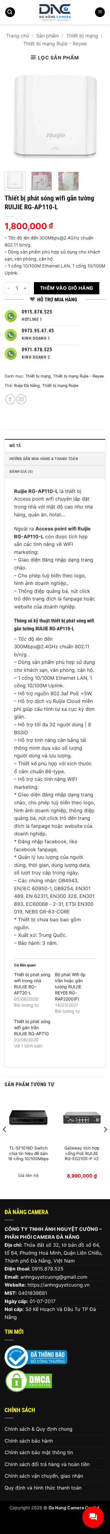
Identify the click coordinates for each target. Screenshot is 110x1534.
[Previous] (14, 117)
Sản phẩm (47, 36)
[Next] (95, 117)
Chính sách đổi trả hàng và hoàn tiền (47, 1464)
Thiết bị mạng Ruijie (60, 385)
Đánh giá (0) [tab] (21, 471)
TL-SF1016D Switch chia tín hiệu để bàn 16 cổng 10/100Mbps (28, 1153)
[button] (10, 12)
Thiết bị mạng (82, 36)
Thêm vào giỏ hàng (67, 288)
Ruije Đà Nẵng (27, 385)
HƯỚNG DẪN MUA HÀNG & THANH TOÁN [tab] (43, 458)
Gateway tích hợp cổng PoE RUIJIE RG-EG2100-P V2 (81, 1153)
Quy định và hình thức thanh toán (43, 1488)
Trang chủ (17, 36)
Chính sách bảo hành (29, 1441)
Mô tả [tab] (15, 445)
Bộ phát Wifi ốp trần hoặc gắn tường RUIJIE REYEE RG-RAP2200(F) (70, 986)
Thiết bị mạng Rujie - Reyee (55, 44)
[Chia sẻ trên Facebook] (10, 399)
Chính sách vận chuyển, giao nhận (44, 1476)
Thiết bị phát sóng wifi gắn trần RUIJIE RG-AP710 (32, 1027)
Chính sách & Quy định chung (38, 1429)
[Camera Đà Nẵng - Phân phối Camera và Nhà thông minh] (55, 12)
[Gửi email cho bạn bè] (21, 399)
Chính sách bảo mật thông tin (39, 1452)
